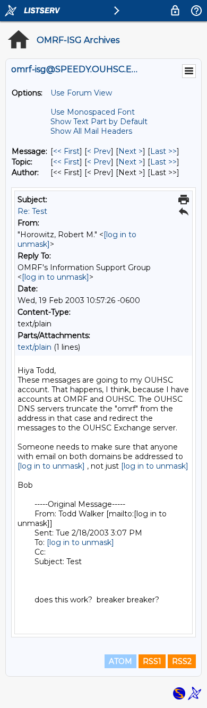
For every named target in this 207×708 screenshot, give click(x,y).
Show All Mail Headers (91, 131)
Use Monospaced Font (92, 112)
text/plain (34, 347)
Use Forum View (81, 93)
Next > (130, 151)
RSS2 (182, 661)
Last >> (163, 151)
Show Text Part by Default (99, 121)
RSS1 (152, 661)
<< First (66, 151)
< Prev (99, 151)
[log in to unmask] (55, 277)
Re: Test (32, 211)
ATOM (120, 661)
